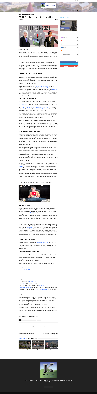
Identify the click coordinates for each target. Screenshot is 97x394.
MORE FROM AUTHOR (32, 338)
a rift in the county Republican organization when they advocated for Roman (35, 107)
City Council (23, 14)
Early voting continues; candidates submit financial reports (50, 334)
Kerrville (20, 14)
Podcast (43, 10)
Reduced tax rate (23, 283)
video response (54, 89)
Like (77, 61)
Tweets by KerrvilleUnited (64, 17)
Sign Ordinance (37, 273)
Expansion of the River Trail (25, 269)
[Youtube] (77, 1)
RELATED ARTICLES (23, 338)
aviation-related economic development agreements (35, 277)
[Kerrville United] (48, 5)
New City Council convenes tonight (38, 349)
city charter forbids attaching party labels (41, 108)
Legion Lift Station (42, 285)
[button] (77, 10)
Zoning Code (44, 273)
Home (35, 10)
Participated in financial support (25, 287)
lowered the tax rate (30, 227)
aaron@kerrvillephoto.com (50, 383)
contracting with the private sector (42, 289)
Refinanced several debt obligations (26, 275)
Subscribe (76, 66)
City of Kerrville (51, 10)
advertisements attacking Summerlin (42, 86)
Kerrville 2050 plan (33, 212)
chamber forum (46, 87)
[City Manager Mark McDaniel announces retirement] (51, 344)
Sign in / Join (70, 0)
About (38, 10)
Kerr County (60, 10)
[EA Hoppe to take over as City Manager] (25, 344)
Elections (32, 14)
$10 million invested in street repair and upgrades (29, 267)
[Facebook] (74, 1)
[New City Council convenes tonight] (38, 344)
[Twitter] (76, 1)
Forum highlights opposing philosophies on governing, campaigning (26, 334)
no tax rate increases (33, 281)
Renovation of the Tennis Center (25, 271)
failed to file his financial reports (42, 242)
